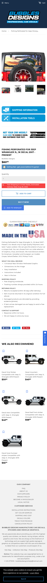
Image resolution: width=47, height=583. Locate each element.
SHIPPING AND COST (23, 515)
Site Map (8, 550)
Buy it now (23, 202)
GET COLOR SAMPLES (23, 513)
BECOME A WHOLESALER (23, 499)
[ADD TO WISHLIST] (3, 351)
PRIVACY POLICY (23, 497)
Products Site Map (36, 550)
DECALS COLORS (23, 518)
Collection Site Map (20, 550)
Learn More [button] (34, 573)
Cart (43, 3)
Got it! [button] (23, 579)
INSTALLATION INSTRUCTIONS (23, 510)
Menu (7, 3)
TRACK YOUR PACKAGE (23, 521)
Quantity (5, 174)
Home (4, 31)
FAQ (23, 488)
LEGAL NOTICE (23, 502)
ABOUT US (24, 491)
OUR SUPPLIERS (23, 494)
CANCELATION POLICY (23, 524)
